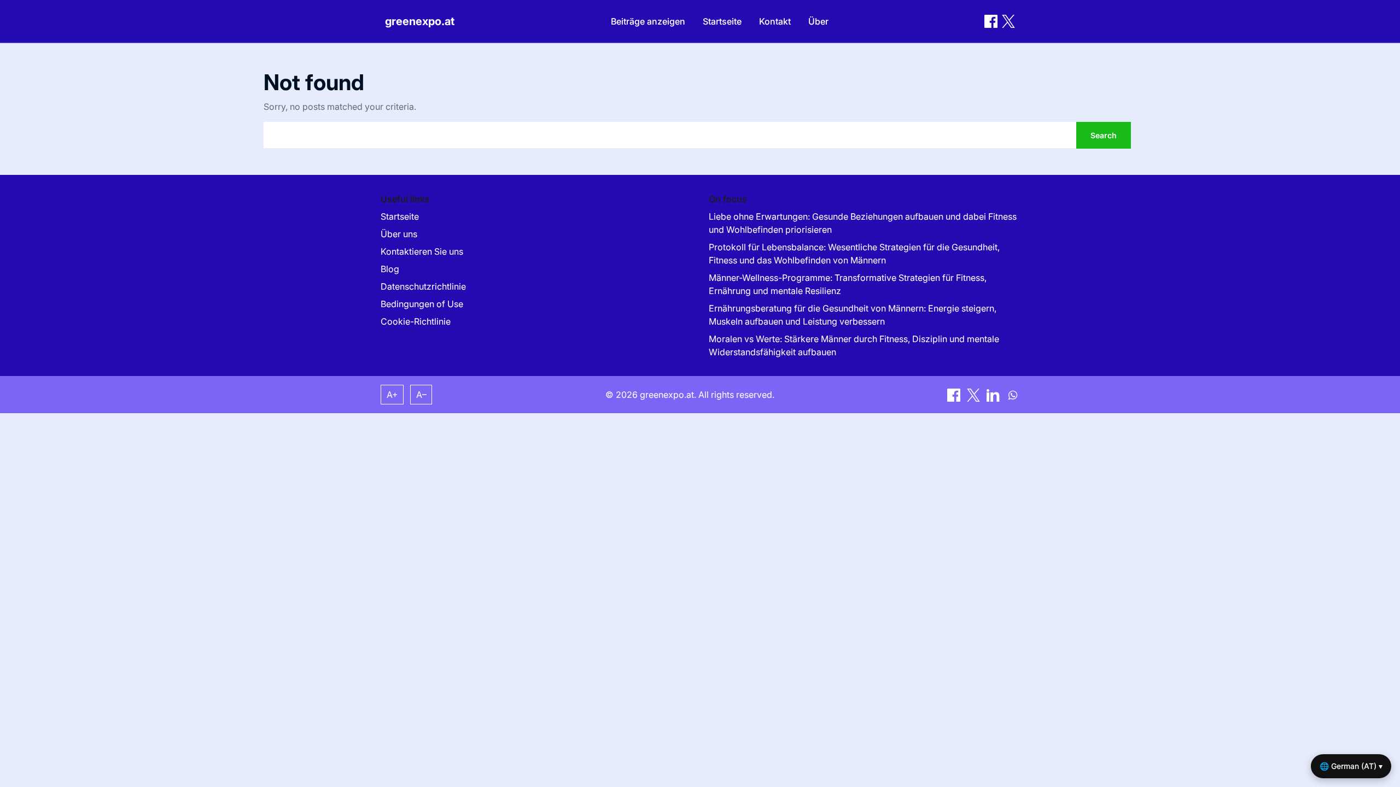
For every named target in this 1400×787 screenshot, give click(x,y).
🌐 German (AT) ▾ (1351, 766)
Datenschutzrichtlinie (423, 286)
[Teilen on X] (974, 394)
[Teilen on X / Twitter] (1008, 21)
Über (818, 21)
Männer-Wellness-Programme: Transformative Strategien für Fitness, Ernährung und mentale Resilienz (848, 284)
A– (421, 394)
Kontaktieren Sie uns (422, 251)
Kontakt (775, 21)
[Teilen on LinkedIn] (994, 394)
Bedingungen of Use (422, 303)
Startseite (722, 21)
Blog (390, 268)
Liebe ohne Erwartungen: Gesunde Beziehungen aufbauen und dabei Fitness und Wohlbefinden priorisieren (863, 223)
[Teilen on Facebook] (991, 21)
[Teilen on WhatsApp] (1012, 394)
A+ (392, 394)
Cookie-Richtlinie (416, 321)
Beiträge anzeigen (648, 21)
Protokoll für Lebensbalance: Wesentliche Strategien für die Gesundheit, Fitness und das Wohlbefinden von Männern (854, 254)
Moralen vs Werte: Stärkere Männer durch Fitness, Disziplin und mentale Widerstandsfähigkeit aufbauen (854, 345)
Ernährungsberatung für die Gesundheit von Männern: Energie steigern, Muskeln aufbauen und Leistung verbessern (852, 315)
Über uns (399, 233)
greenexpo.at (419, 21)
